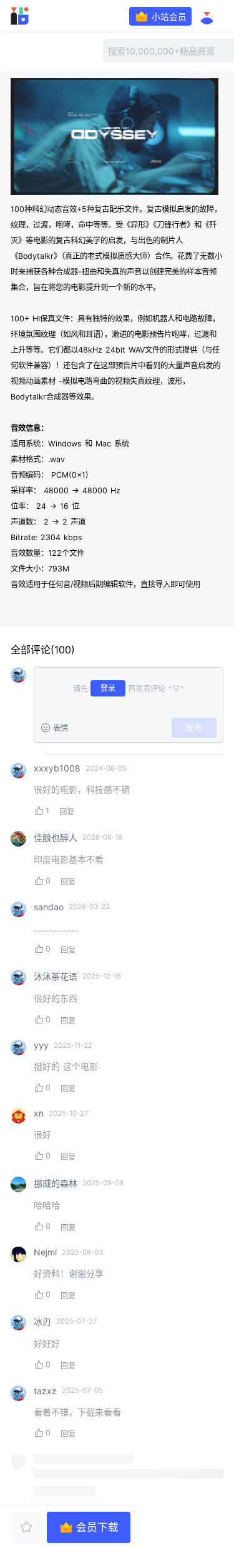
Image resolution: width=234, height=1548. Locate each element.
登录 (107, 688)
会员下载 (97, 1527)
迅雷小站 (36, 16)
